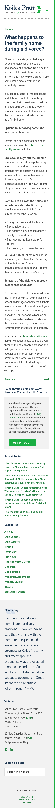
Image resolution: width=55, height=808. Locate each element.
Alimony (8, 531)
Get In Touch (22, 442)
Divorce (8, 29)
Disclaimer (27, 797)
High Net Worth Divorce (17, 561)
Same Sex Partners (15, 592)
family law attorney (35, 336)
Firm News (10, 556)
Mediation (10, 566)
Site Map (27, 802)
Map (29, 717)
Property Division (13, 581)
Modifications (12, 571)
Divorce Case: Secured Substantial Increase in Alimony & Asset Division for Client (26, 503)
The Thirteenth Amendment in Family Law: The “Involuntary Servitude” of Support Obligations (24, 467)
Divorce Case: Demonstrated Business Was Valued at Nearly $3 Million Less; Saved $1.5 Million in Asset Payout (25, 491)
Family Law (10, 551)
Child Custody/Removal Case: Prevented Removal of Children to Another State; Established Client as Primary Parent (26, 479)
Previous (9, 379)
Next (46, 379)
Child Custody (12, 536)
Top (48, 802)
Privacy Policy (27, 800)
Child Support (12, 541)
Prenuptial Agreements (17, 576)
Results (8, 586)
